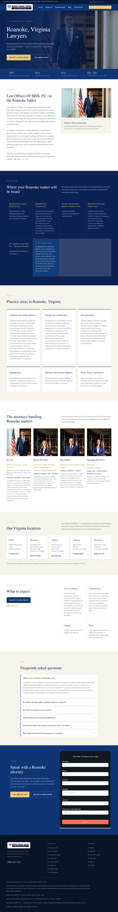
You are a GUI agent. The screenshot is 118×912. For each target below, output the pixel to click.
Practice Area (60, 7)
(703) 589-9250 (78, 554)
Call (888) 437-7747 (41, 57)
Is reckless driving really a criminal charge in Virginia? (44, 702)
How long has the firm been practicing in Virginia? (43, 733)
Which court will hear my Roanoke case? (39, 678)
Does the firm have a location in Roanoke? (39, 717)
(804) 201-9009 (35, 556)
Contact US (78, 7)
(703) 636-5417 (14, 554)
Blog (69, 7)
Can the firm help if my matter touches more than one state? (46, 725)
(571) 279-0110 (56, 556)
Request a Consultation (18, 57)
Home (40, 7)
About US (49, 7)
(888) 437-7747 (23, 159)
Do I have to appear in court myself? (37, 710)
